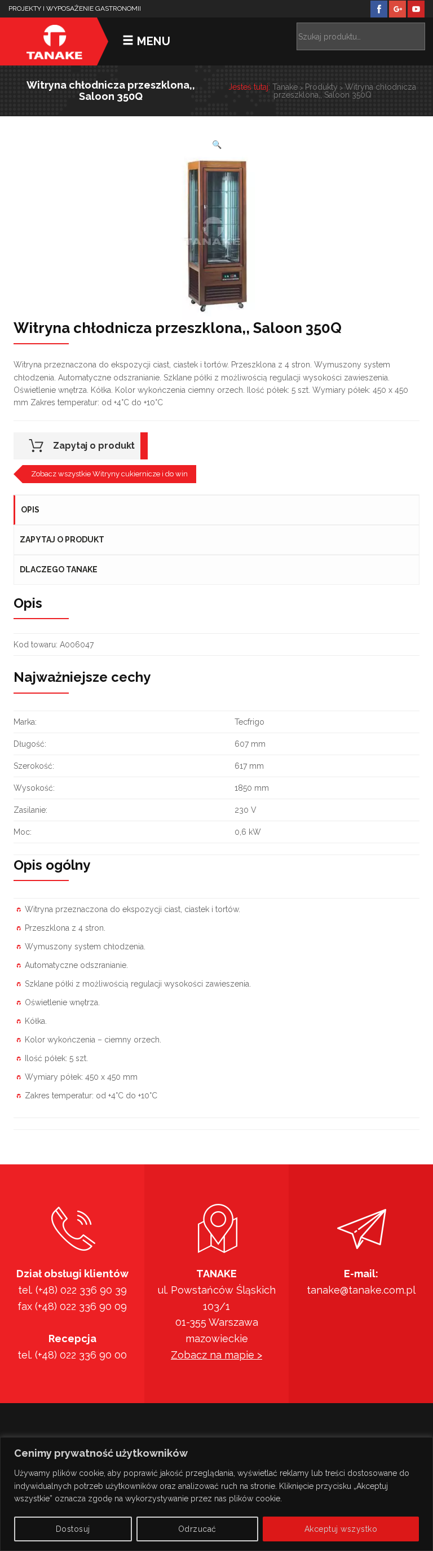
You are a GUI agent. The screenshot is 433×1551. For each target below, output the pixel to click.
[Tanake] (54, 41)
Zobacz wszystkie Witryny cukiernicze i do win (109, 474)
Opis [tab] (30, 509)
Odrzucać (197, 1529)
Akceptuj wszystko (341, 1529)
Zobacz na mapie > (216, 1355)
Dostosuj (73, 1529)
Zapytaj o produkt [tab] (62, 539)
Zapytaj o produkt (94, 445)
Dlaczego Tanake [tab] (59, 569)
